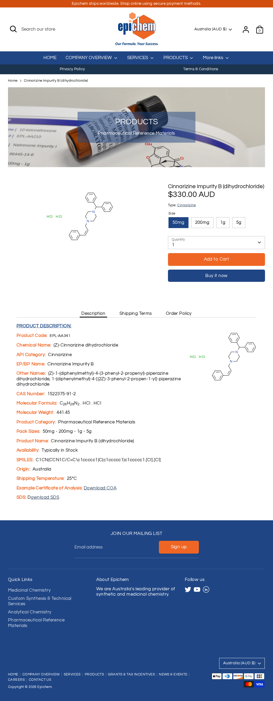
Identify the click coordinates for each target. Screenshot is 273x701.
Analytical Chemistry (29, 612)
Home (13, 81)
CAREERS (16, 680)
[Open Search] (13, 29)
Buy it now (216, 275)
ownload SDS (45, 497)
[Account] (245, 29)
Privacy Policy (72, 69)
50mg (178, 222)
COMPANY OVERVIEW (89, 57)
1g (223, 222)
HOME (50, 57)
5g (239, 222)
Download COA (100, 488)
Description (93, 313)
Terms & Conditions (200, 69)
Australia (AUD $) (210, 29)
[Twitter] (188, 589)
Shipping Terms (135, 313)
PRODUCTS (176, 57)
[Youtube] (197, 589)
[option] (72, 69)
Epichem (44, 687)
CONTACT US (40, 680)
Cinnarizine (186, 205)
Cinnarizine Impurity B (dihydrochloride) (56, 81)
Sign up (179, 547)
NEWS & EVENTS (173, 674)
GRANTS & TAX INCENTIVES (131, 674)
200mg (202, 222)
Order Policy (179, 313)
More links (213, 57)
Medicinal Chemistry (29, 590)
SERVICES (138, 57)
